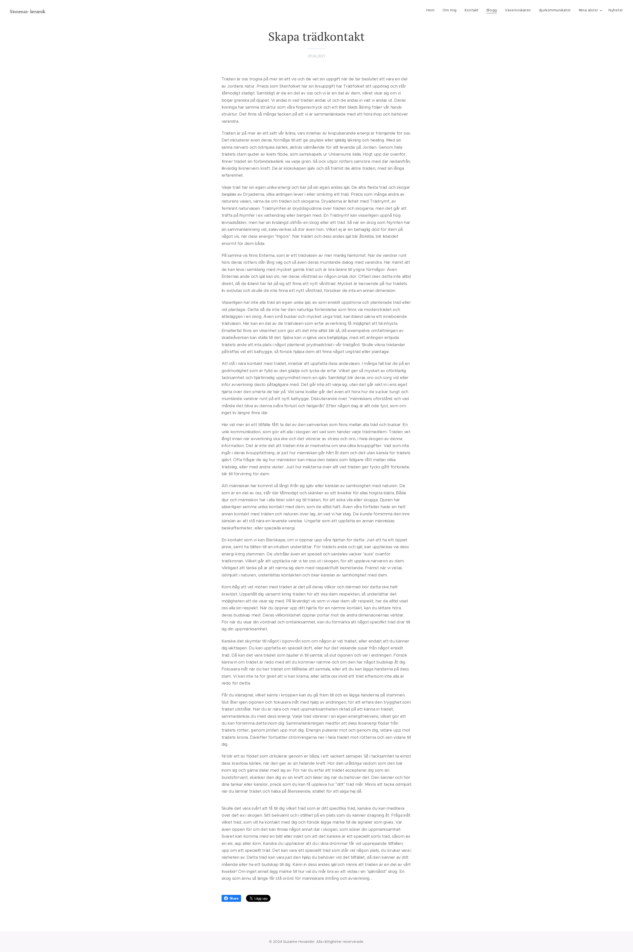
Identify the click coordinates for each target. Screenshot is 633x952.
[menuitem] (432, 10)
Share (234, 898)
